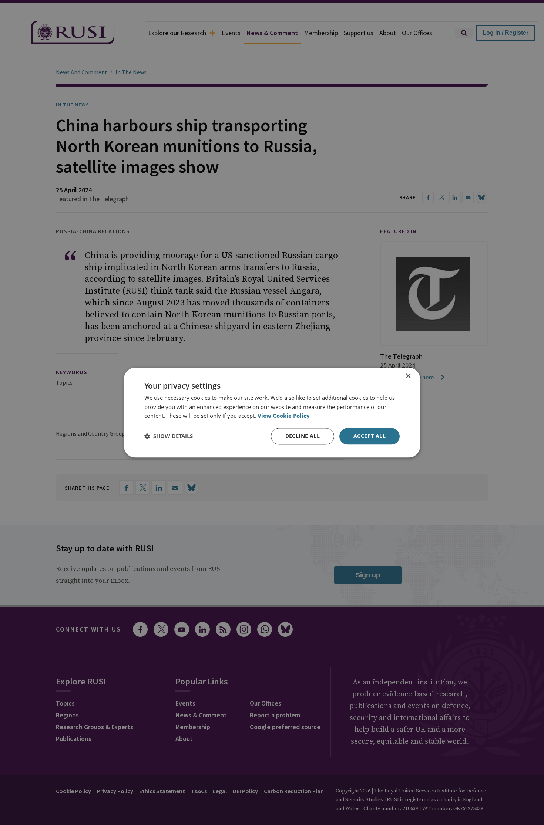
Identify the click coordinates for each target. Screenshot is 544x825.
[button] (168, 436)
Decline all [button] (302, 435)
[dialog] (272, 412)
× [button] (408, 376)
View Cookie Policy (284, 416)
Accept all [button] (369, 435)
